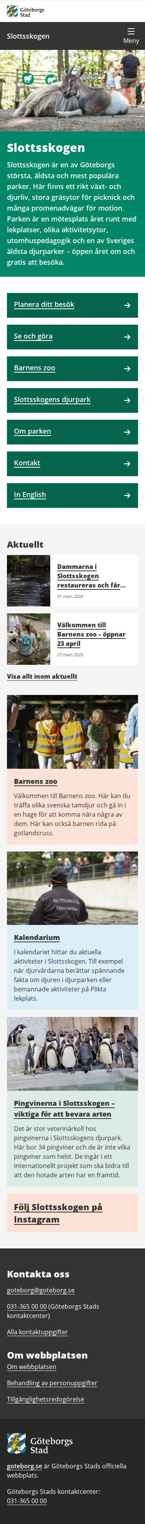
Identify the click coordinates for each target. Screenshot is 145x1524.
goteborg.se (24, 1466)
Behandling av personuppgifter (52, 1383)
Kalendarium (37, 937)
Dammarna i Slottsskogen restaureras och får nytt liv (88, 580)
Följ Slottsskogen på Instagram (58, 1213)
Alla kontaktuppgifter (37, 1332)
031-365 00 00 (27, 1501)
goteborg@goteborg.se (41, 1290)
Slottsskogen (28, 36)
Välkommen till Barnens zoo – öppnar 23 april (91, 634)
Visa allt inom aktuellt (42, 676)
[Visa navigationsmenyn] (131, 36)
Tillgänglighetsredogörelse (45, 1399)
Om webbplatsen (31, 1366)
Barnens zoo (35, 781)
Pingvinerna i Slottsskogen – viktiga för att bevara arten (64, 1108)
